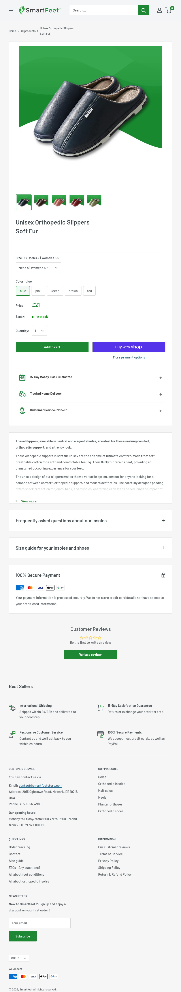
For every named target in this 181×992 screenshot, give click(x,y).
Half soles (105, 790)
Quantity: (22, 331)
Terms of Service (110, 854)
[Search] (143, 10)
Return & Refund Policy (115, 874)
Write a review (90, 654)
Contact (15, 854)
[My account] (159, 10)
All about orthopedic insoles (29, 881)
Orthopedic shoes (110, 811)
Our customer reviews (114, 847)
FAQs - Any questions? (24, 867)
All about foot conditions (26, 874)
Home (12, 31)
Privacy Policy (108, 861)
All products (28, 31)
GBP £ (15, 958)
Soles (102, 777)
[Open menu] (11, 10)
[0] (168, 10)
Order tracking (19, 847)
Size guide (16, 861)
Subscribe (22, 936)
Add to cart (52, 347)
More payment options (129, 357)
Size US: (37, 258)
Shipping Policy (109, 867)
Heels (102, 797)
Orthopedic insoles (111, 784)
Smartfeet (25, 989)
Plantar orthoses (110, 804)
